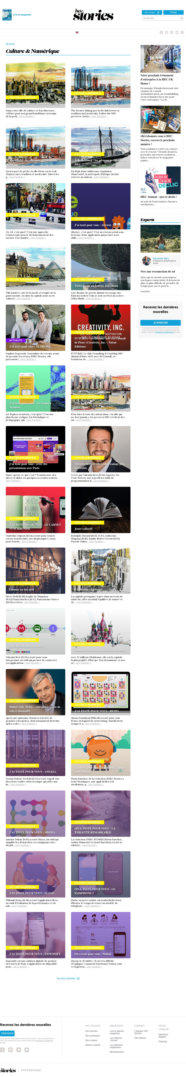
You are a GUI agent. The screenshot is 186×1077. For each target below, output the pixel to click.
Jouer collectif (83, 529)
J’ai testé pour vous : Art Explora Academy (30, 405)
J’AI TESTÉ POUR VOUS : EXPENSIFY (35, 954)
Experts (147, 219)
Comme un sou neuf (21, 589)
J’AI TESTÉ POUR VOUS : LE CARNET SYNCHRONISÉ (35, 527)
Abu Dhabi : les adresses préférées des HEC (33, 162)
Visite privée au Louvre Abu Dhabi (96, 286)
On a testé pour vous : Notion (93, 954)
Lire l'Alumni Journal (116, 1039)
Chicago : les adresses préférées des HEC (35, 103)
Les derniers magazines (116, 1046)
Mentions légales (163, 1035)
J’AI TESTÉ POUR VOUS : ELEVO (31, 893)
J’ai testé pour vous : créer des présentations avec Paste (28, 466)
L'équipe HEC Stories (141, 1032)
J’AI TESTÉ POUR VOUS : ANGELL (33, 772)
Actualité (15, 340)
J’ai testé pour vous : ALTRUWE (30, 346)
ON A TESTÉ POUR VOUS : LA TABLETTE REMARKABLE (95, 830)
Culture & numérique (22, 97)
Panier (173, 12)
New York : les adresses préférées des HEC (98, 405)
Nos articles (91, 1031)
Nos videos (91, 1040)
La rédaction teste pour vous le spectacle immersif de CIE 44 (34, 223)
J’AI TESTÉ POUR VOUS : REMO (97, 711)
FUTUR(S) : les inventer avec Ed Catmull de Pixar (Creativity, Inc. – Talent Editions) (100, 342)
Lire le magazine (22, 14)
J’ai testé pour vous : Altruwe (93, 225)
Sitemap (163, 1041)
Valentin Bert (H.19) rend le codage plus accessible (100, 466)
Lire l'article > (27, 116)
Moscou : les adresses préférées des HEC (100, 650)
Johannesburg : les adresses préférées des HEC (100, 162)
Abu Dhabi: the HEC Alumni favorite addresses (98, 101)
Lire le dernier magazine (117, 1032)
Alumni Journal (92, 1045)
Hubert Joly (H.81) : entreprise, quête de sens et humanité (34, 709)
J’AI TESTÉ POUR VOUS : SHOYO (32, 832)
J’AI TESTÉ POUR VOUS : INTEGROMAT (26, 648)
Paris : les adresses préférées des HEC (33, 286)
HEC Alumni (140, 1038)
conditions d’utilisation (164, 332)
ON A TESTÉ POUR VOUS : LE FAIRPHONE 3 (95, 891)
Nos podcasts (92, 1035)
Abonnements (117, 1052)
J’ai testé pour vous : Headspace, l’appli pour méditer (100, 769)
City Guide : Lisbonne (88, 589)
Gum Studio (35, 1070)
